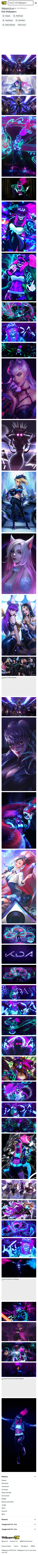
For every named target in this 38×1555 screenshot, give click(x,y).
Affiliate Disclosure (26, 1541)
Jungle (4, 1505)
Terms (16, 1546)
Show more (22, 25)
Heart (3, 1508)
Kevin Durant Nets (8, 1502)
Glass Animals (10, 25)
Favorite (4, 1511)
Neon (3, 1514)
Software (21, 20)
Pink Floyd (19, 16)
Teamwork (9, 20)
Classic (7, 16)
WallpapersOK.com (8, 8)
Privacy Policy (6, 1546)
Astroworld (5, 1496)
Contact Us (14, 1541)
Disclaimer (24, 1546)
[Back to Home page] (4, 3)
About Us (5, 1541)
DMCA (33, 1546)
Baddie (4, 1499)
